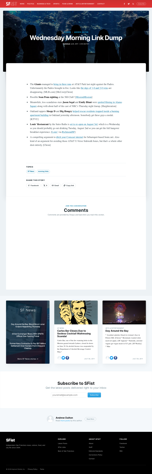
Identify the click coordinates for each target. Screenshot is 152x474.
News (22, 4)
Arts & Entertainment (85, 4)
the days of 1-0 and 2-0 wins (94, 88)
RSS (121, 451)
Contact (101, 4)
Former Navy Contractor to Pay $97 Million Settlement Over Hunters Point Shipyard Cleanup (28, 345)
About (91, 443)
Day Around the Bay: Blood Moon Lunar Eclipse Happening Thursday (28, 325)
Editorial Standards (96, 451)
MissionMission (84, 97)
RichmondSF (68, 132)
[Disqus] (76, 252)
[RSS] (134, 4)
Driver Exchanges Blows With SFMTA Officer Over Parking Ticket (28, 335)
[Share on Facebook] (67, 358)
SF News (67, 32)
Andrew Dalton (81, 32)
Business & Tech (43, 4)
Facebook (123, 443)
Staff (90, 447)
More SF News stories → (27, 359)
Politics (30, 4)
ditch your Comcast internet (69, 137)
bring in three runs (62, 84)
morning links (43, 171)
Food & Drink (67, 4)
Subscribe (141, 4)
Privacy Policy (32, 469)
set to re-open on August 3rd (83, 124)
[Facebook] (124, 4)
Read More (90, 419)
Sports (56, 4)
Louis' (55, 132)
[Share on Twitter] (63, 358)
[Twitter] (128, 4)
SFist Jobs (62, 447)
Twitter (122, 447)
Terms (42, 469)
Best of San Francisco (66, 451)
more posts (65, 420)
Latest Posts (62, 443)
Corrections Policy (95, 455)
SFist (10, 440)
